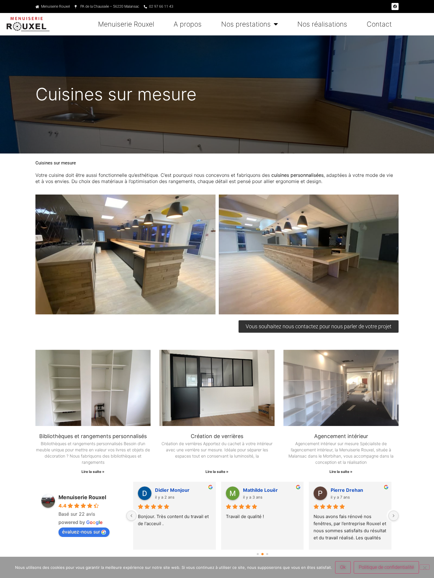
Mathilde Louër (260, 490)
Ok (343, 567)
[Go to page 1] (262, 554)
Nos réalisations (322, 24)
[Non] (425, 567)
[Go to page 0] (258, 554)
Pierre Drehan (347, 490)
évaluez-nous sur (81, 532)
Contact (379, 24)
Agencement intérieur (341, 436)
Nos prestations (246, 24)
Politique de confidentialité (386, 567)
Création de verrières (217, 436)
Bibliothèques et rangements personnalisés (93, 436)
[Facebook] (395, 6)
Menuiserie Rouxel (126, 24)
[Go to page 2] (267, 554)
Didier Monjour (172, 490)
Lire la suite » (93, 471)
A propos (188, 24)
